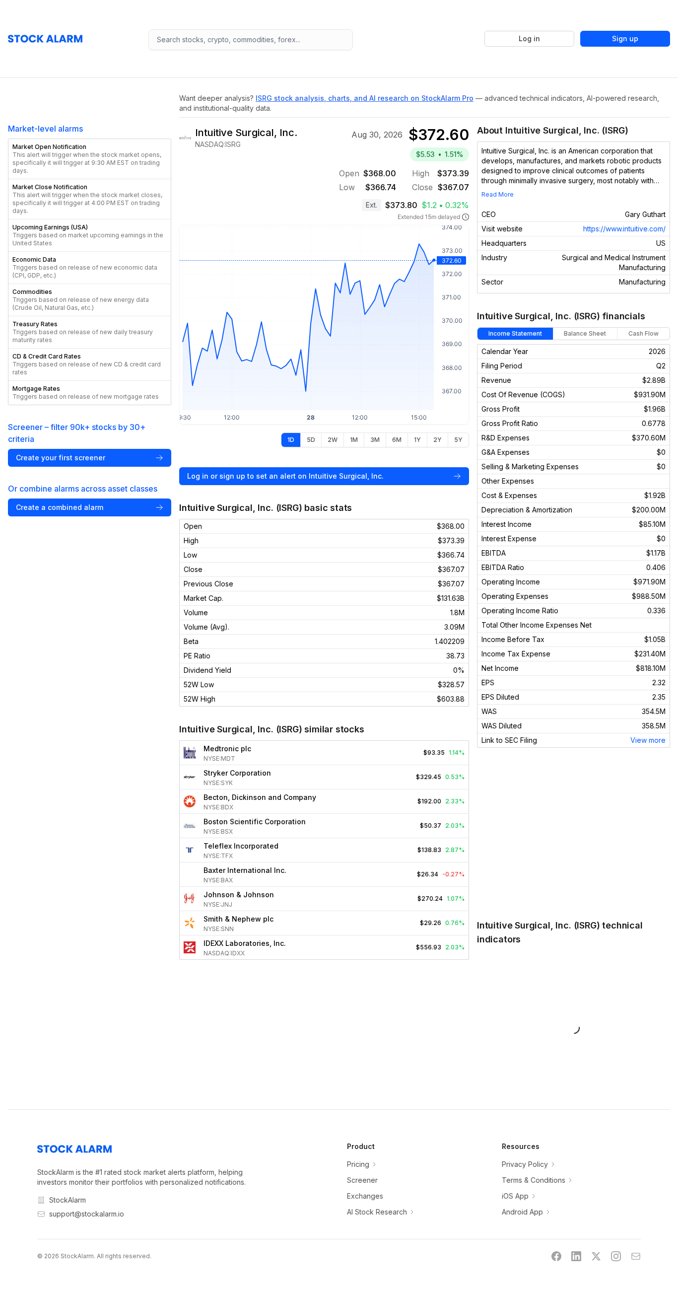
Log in (529, 38)
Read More (497, 194)
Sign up (625, 38)
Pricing (358, 1164)
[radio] (290, 440)
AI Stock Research (377, 1212)
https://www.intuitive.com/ (624, 228)
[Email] (636, 1256)
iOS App (515, 1196)
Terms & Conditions (533, 1180)
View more (648, 740)
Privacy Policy (525, 1164)
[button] (89, 159)
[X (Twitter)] (596, 1256)
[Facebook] (556, 1256)
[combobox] (250, 39)
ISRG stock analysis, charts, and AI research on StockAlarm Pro (365, 98)
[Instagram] (616, 1256)
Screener (362, 1180)
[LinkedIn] (576, 1256)
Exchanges (365, 1196)
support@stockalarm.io (86, 1214)
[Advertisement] (573, 833)
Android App (522, 1212)
